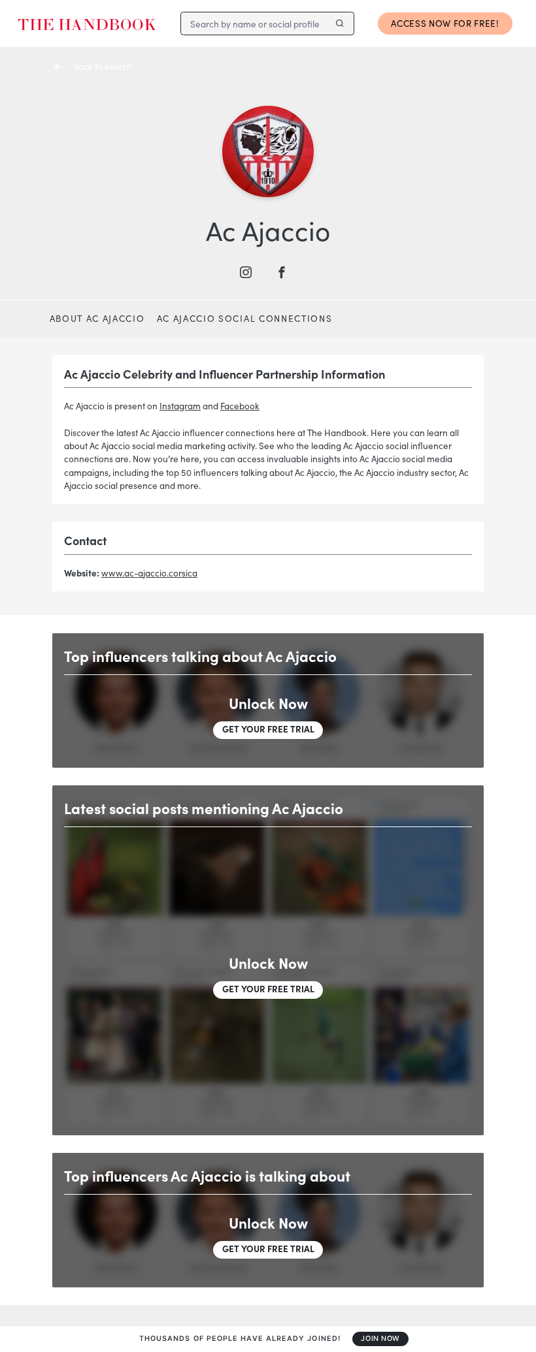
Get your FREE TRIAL (268, 729)
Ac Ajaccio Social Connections (245, 318)
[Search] (339, 23)
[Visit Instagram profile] (250, 272)
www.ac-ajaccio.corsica (149, 573)
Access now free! (445, 23)
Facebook (240, 406)
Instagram (180, 406)
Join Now (380, 1338)
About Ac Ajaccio (97, 318)
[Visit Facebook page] (286, 272)
